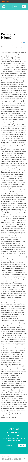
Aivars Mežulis (10, 46)
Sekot (21, 446)
